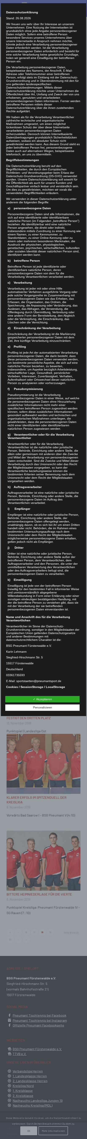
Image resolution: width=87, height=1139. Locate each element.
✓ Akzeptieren (42, 699)
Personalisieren (42, 707)
